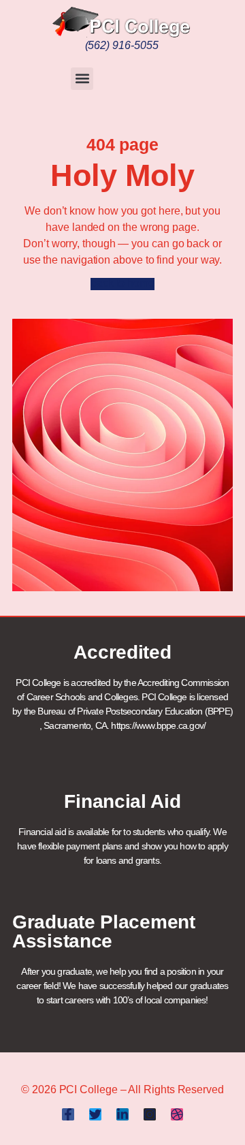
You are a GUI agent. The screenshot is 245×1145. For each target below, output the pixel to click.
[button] (82, 78)
